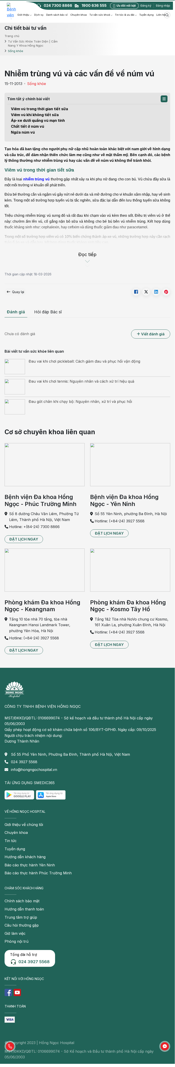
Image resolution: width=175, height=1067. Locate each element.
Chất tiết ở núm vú (27, 126)
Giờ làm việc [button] (15, 933)
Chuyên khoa (78, 14)
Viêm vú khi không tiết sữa (35, 114)
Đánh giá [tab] (16, 311)
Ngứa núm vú (23, 132)
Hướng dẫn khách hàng (25, 857)
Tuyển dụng (146, 14)
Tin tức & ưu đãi (124, 14)
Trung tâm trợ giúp (21, 917)
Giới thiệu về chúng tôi (24, 824)
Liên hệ (160, 14)
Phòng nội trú (16, 941)
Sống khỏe (36, 83)
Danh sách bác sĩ (57, 14)
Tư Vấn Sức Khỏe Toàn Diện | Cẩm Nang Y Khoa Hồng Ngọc (33, 43)
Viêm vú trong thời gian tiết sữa (39, 109)
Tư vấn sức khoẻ (99, 14)
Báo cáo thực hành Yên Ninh (30, 865)
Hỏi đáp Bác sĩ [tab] (48, 311)
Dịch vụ (38, 14)
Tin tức (11, 840)
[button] (164, 98)
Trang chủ (12, 35)
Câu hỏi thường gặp (22, 925)
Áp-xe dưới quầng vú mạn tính (38, 120)
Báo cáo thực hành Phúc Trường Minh (38, 873)
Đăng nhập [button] (163, 5)
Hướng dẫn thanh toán (24, 909)
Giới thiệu (23, 14)
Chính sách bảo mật (22, 901)
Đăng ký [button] (145, 5)
